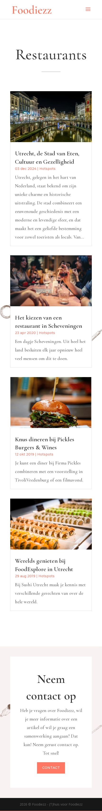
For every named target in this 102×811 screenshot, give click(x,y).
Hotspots (47, 169)
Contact (51, 768)
